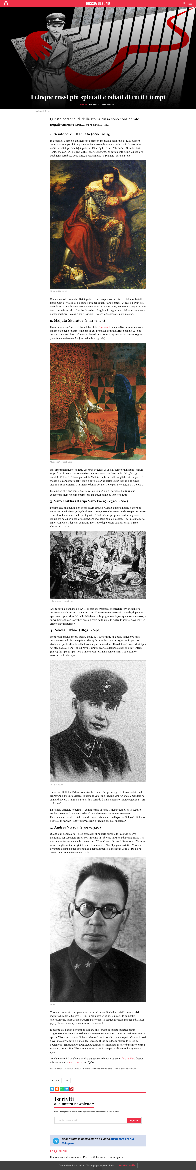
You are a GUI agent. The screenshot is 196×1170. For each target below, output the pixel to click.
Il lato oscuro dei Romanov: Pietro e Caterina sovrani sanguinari (87, 1157)
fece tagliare (128, 1058)
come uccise (76, 1062)
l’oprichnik (105, 327)
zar (66, 1080)
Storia (83, 104)
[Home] (6, 3)
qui (94, 1165)
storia (55, 1080)
